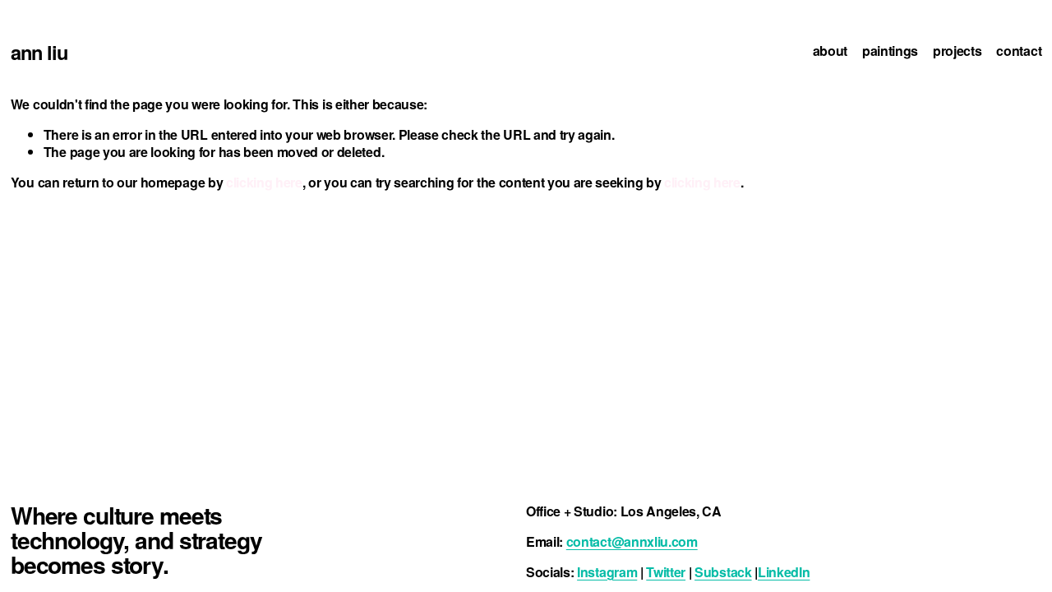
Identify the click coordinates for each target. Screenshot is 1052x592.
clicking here (264, 182)
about (830, 51)
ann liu (39, 52)
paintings (890, 51)
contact (1018, 51)
